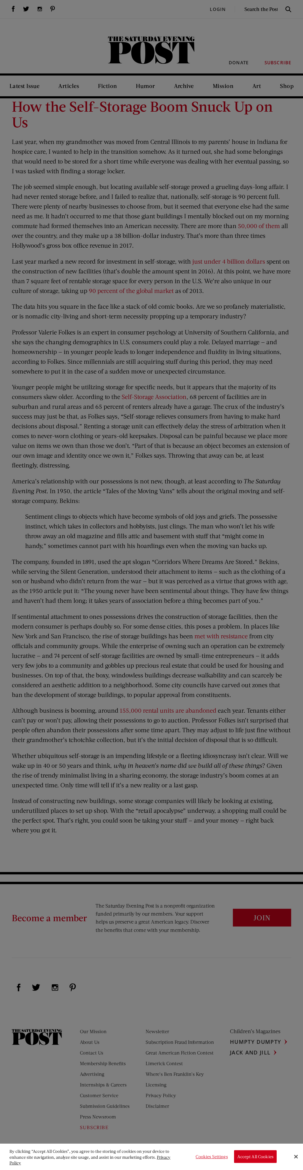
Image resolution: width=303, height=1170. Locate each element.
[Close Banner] (296, 1156)
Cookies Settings (212, 1156)
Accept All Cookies (255, 1156)
